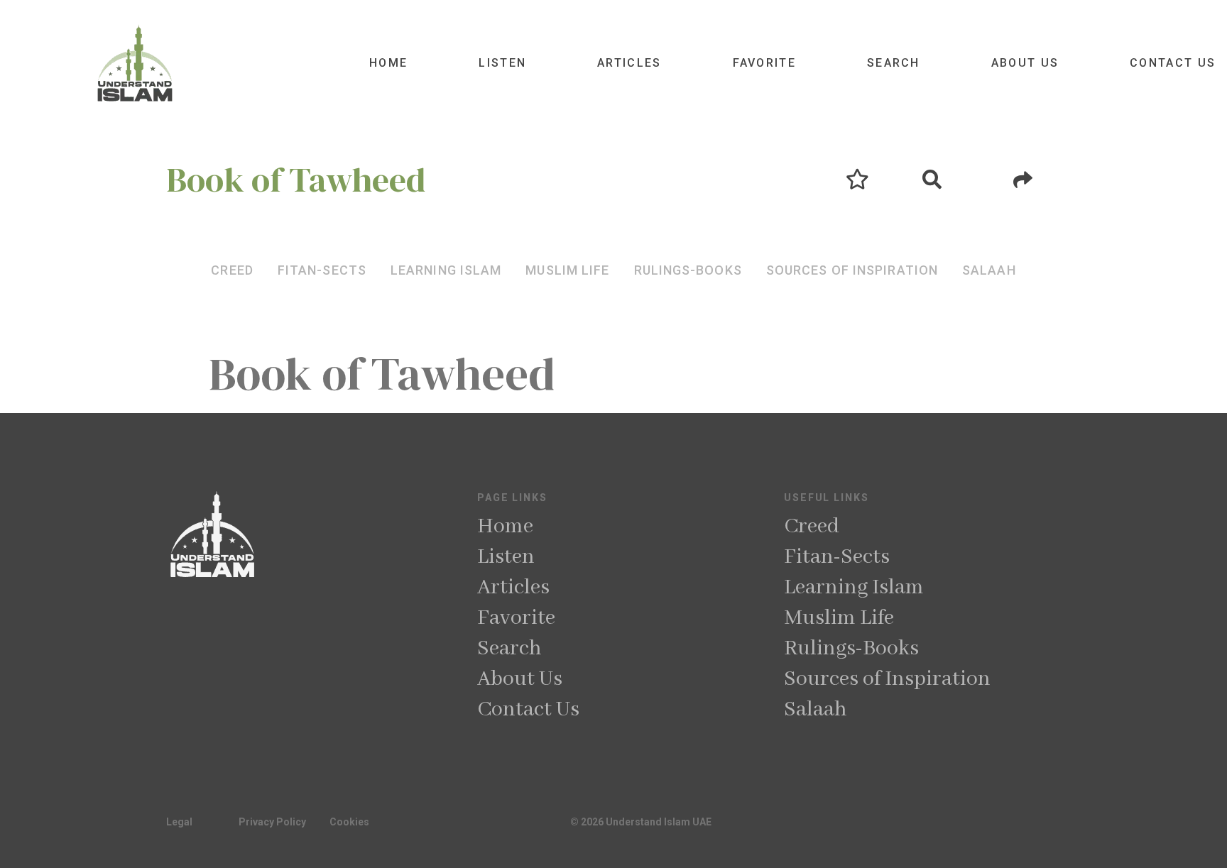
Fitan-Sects (837, 557)
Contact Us (1173, 63)
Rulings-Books (851, 648)
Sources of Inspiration (887, 679)
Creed (811, 526)
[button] (232, 270)
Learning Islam (854, 587)
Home (388, 63)
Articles (629, 63)
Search (893, 63)
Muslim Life (839, 618)
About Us (1025, 63)
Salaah (815, 709)
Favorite (764, 63)
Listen (502, 63)
